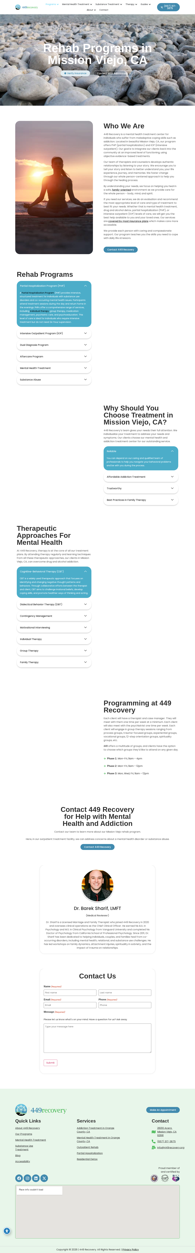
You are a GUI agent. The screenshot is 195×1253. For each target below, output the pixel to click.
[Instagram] (27, 1178)
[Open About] (95, 10)
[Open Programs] (58, 4)
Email (52, 999)
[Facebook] (19, 1178)
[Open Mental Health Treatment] (91, 4)
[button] (54, 286)
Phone (108, 999)
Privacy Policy (130, 1249)
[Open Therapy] (136, 4)
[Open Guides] (150, 4)
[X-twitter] (44, 1178)
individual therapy (39, 311)
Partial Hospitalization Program (38, 292)
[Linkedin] (36, 1178)
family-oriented (121, 190)
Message (54, 1012)
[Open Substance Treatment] (121, 4)
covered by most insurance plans (128, 221)
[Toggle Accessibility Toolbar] (7, 1231)
